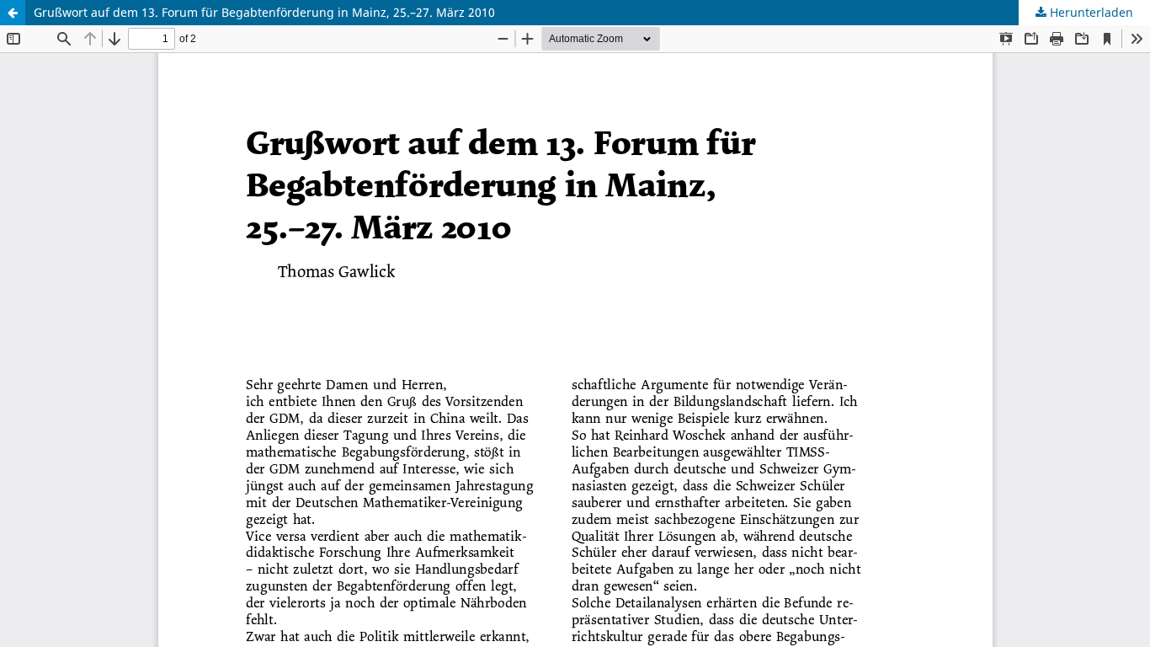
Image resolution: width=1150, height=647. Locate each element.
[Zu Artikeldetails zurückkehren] (12, 12)
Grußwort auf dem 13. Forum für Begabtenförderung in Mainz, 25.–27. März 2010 (264, 12)
